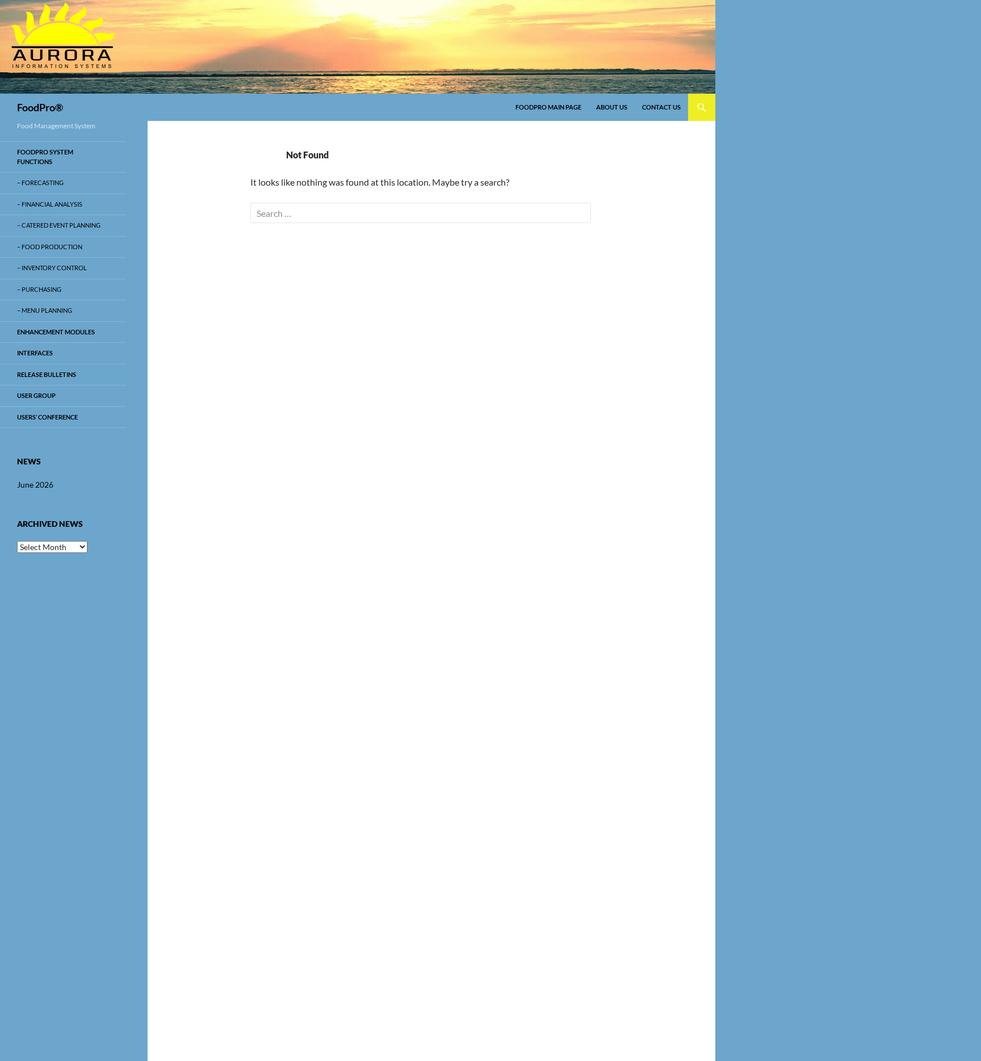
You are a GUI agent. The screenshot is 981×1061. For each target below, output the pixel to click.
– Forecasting (40, 182)
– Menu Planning (44, 310)
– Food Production (49, 246)
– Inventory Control (52, 267)
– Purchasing (39, 289)
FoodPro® (40, 107)
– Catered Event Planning (58, 225)
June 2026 (35, 484)
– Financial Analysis (49, 204)
